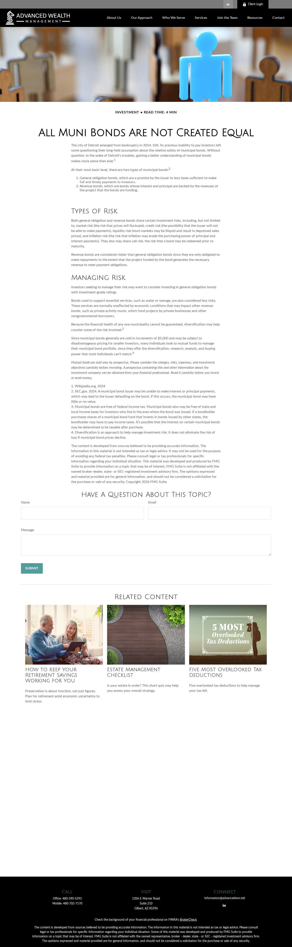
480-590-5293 (72, 898)
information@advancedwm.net (224, 898)
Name (25, 502)
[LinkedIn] (228, 4)
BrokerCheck (188, 919)
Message (27, 530)
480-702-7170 (72, 903)
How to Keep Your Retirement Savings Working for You (51, 675)
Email (152, 502)
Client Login (255, 4)
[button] (114, 17)
